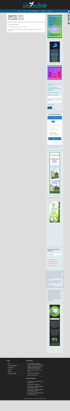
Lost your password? (52, 109)
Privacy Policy (11, 367)
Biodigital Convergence (53, 261)
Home (19, 11)
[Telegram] (69, 21)
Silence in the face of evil (32, 375)
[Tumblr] (69, 23)
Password (49, 99)
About (24, 11)
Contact (43, 11)
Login (17, 26)
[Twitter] (69, 11)
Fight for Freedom (33, 11)
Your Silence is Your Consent (33, 373)
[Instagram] (69, 13)
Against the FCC (52, 259)
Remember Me (51, 104)
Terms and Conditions (12, 365)
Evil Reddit (37, 384)
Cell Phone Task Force (53, 263)
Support (50, 11)
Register (13, 26)
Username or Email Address (53, 95)
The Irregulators (52, 265)
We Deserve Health (12, 373)
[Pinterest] (69, 15)
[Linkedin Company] (69, 17)
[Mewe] (69, 19)
